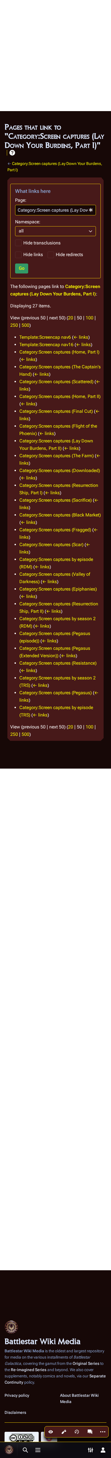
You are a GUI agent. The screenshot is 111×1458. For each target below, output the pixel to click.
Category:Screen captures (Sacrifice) (55, 500)
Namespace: (27, 221)
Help (12, 153)
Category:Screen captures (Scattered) (56, 381)
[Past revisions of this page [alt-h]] (77, 1431)
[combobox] (55, 210)
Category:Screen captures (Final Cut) (56, 411)
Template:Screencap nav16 (46, 344)
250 (14, 325)
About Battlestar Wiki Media (79, 1398)
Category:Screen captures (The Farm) (56, 455)
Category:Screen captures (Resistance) (57, 663)
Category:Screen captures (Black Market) (60, 515)
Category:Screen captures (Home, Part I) (59, 352)
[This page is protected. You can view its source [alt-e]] (64, 1431)
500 (25, 325)
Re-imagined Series (28, 1369)
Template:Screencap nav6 (45, 337)
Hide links (33, 254)
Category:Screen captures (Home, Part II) (59, 396)
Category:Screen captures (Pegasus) (55, 692)
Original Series (86, 1363)
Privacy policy (17, 1395)
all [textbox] (21, 231)
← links (80, 337)
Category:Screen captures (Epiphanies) (58, 589)
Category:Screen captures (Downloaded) (59, 470)
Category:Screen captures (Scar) (51, 544)
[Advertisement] (55, 55)
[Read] (51, 1431)
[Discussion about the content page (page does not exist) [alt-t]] (90, 1431)
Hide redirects (69, 254)
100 (89, 317)
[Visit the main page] (9, 1450)
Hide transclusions (42, 243)
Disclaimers (15, 1412)
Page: (20, 200)
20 (70, 317)
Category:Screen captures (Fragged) (55, 529)
